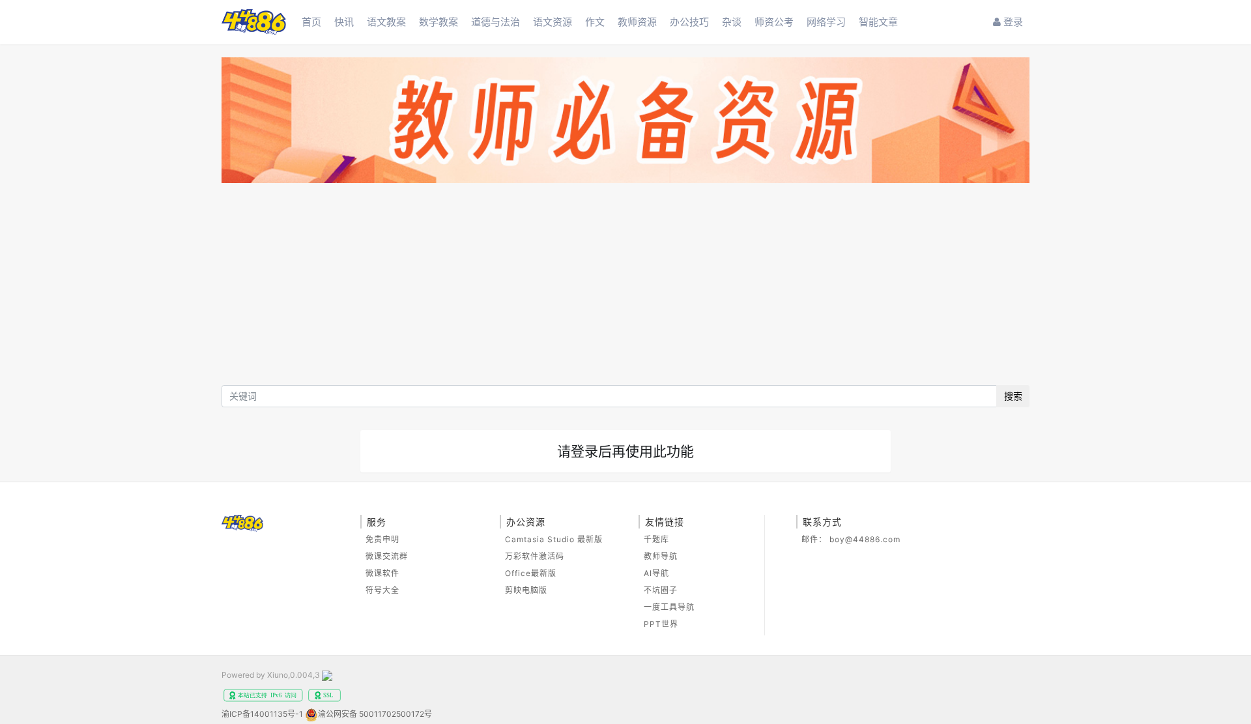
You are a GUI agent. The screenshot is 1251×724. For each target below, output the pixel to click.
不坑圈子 (661, 590)
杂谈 (731, 22)
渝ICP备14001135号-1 (262, 714)
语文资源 (552, 22)
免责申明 (382, 539)
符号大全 (382, 590)
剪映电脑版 (526, 590)
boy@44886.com (864, 539)
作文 (595, 22)
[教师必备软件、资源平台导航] (625, 122)
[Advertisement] (625, 287)
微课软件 (382, 573)
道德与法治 (495, 22)
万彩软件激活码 (534, 556)
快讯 (344, 22)
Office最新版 (530, 573)
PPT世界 (661, 624)
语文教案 (386, 22)
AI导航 (656, 573)
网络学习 (826, 22)
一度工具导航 (669, 607)
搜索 (1013, 395)
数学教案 (438, 22)
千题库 (656, 539)
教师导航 (661, 556)
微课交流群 (387, 556)
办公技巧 (689, 22)
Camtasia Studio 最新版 (554, 539)
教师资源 (637, 22)
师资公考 (774, 22)
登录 (1012, 22)
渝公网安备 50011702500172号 (375, 714)
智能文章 (878, 22)
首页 (311, 22)
